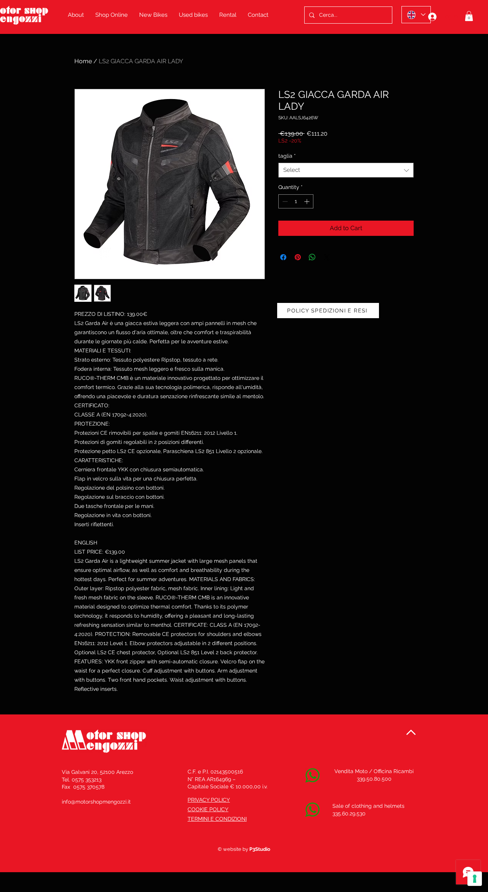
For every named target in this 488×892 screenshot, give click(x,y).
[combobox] (346, 170)
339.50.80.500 (374, 779)
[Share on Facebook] (283, 257)
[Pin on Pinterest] (297, 257)
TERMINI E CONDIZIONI (217, 819)
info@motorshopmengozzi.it (96, 802)
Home (83, 61)
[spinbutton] (296, 201)
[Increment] (307, 201)
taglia (287, 156)
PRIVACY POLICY (209, 800)
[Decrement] (284, 201)
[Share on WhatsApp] (312, 257)
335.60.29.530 (349, 813)
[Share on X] (326, 257)
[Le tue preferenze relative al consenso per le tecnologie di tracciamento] (474, 878)
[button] (469, 16)
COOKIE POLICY (208, 809)
